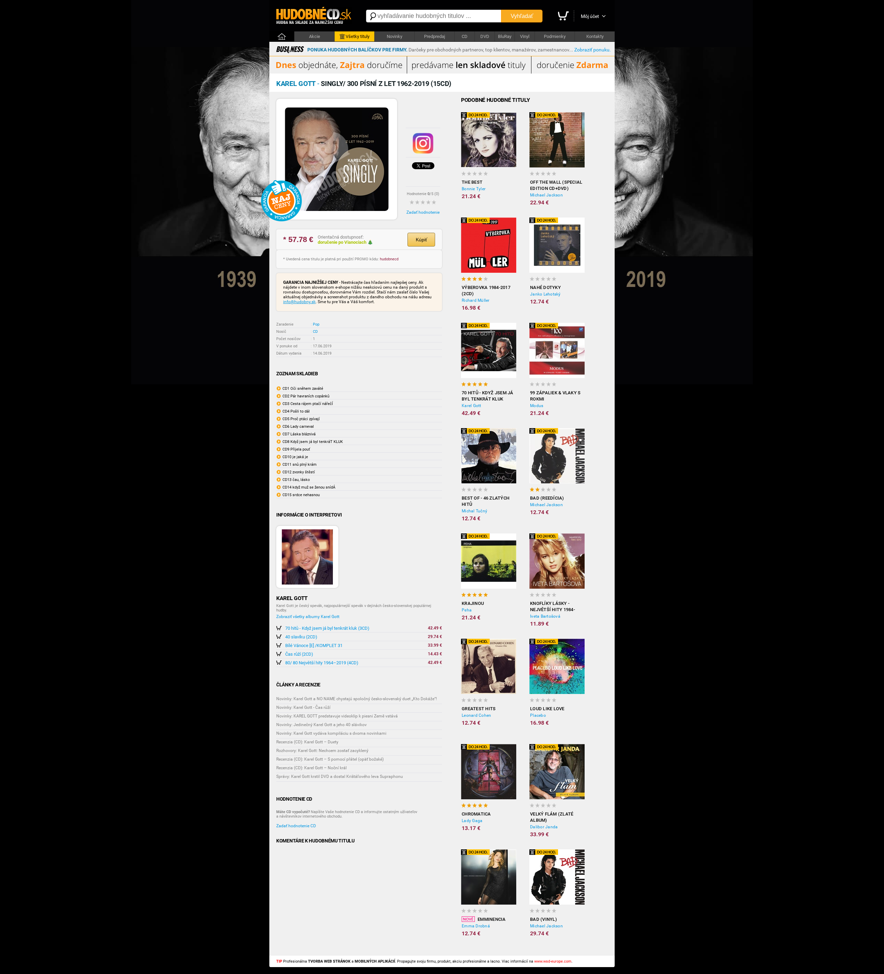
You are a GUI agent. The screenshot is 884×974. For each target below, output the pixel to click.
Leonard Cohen (476, 715)
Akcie (314, 36)
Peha (467, 610)
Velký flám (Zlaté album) (551, 817)
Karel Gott (471, 405)
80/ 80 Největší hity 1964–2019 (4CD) (321, 662)
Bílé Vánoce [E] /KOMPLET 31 (314, 645)
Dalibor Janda (544, 826)
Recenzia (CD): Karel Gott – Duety (307, 742)
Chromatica (476, 814)
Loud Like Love (547, 708)
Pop (316, 324)
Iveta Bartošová (545, 616)
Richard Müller (476, 300)
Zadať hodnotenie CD (296, 825)
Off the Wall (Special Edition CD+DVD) (556, 185)
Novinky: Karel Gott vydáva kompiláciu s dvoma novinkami (331, 733)
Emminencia (492, 919)
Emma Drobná (476, 926)
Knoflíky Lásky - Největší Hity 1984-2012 (552, 607)
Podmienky (555, 36)
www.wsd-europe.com (552, 961)
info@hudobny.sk (299, 301)
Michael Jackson (546, 195)
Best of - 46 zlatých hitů (485, 501)
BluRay (504, 36)
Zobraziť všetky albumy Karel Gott (307, 616)
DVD (484, 36)
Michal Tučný (474, 511)
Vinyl (524, 36)
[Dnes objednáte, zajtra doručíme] (442, 72)
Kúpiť (421, 239)
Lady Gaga (472, 820)
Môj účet (590, 16)
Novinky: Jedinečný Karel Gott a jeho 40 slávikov (321, 724)
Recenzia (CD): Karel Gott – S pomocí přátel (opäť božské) (330, 759)
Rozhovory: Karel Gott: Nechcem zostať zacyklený (322, 750)
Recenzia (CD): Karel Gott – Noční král (311, 767)
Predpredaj (434, 36)
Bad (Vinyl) (543, 919)
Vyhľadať (522, 16)
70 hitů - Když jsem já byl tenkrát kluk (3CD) (327, 628)
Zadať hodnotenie (423, 212)
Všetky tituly (357, 36)
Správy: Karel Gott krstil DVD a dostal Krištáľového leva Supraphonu (339, 776)
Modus (536, 405)
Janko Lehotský (545, 294)
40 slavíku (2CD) (301, 636)
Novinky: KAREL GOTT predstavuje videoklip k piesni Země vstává (337, 716)
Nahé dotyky (545, 287)
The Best (472, 182)
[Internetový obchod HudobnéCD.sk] (314, 16)
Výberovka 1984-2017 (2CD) (486, 290)
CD (465, 36)
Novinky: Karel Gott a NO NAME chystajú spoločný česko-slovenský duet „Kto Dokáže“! (356, 698)
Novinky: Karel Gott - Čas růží (303, 707)
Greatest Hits (479, 708)
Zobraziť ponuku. (592, 49)
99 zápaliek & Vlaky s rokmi (555, 396)
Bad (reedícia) (547, 498)
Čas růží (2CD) (299, 654)
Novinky (394, 36)
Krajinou (473, 603)
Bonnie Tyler (474, 188)
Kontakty (595, 36)
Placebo (538, 715)
